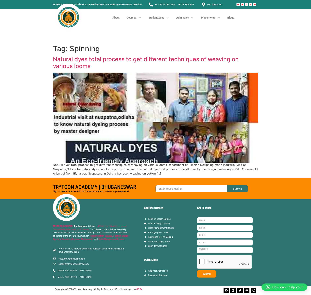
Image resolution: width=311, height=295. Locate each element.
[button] (134, 17)
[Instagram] (246, 4)
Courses (131, 17)
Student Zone (156, 17)
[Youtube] (254, 4)
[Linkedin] (250, 4)
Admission (182, 17)
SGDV (139, 289)
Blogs (230, 17)
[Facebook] (238, 4)
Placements (208, 17)
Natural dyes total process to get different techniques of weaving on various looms (146, 63)
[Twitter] (242, 4)
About (116, 17)
